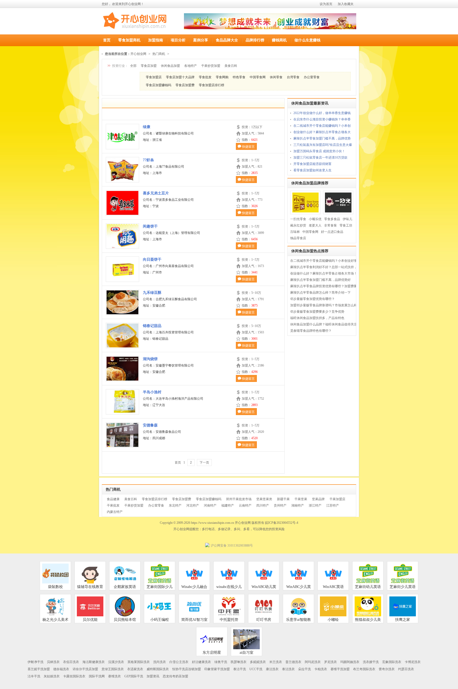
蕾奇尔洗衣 (387, 669)
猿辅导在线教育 (90, 587)
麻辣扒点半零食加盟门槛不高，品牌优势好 (320, 280)
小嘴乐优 (315, 219)
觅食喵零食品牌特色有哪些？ (311, 331)
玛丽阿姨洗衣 (349, 662)
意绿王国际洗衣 (113, 669)
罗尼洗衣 (330, 662)
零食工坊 (346, 225)
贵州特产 (280, 505)
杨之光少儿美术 (55, 620)
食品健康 (113, 499)
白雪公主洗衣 (178, 662)
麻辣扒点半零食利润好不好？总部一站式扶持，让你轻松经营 (333, 267)
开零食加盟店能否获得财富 (312, 164)
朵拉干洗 (304, 669)
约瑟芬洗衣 (406, 669)
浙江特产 (315, 505)
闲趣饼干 (150, 226)
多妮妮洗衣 (258, 662)
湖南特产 (297, 505)
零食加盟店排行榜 (211, 85)
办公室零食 (312, 77)
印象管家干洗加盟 (217, 669)
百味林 (295, 232)
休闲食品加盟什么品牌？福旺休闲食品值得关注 (323, 324)
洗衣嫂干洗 (371, 662)
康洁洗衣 (272, 669)
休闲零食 (276, 77)
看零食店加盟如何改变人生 (312, 170)
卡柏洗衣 (320, 669)
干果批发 (113, 505)
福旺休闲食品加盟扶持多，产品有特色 (317, 318)
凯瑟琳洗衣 (238, 662)
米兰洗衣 (275, 662)
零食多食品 (332, 219)
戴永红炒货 (298, 225)
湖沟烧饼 (150, 359)
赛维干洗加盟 (340, 669)
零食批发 (205, 77)
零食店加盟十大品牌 (180, 77)
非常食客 (330, 225)
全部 (133, 66)
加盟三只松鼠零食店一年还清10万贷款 (320, 157)
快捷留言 (248, 147)
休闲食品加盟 (170, 66)
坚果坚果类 (264, 499)
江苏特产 (332, 505)
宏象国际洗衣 (391, 662)
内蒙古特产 (115, 512)
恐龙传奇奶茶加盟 (175, 676)
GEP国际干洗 (133, 676)
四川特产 (262, 505)
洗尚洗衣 (159, 662)
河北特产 (192, 505)
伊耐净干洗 (35, 662)
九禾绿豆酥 (152, 293)
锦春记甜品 (152, 326)
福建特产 (227, 505)
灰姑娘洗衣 (52, 676)
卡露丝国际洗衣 (74, 676)
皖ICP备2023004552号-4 (281, 523)
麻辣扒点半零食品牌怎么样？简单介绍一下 (320, 292)
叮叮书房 (263, 620)
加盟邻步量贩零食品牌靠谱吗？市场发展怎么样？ (325, 305)
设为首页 (326, 4)
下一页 (204, 462)
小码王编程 (159, 620)
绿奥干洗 (220, 662)
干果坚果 (300, 499)
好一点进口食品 (332, 232)
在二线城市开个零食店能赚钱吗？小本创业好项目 (325, 261)
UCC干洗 (255, 669)
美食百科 (230, 66)
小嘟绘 (333, 620)
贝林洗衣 (53, 662)
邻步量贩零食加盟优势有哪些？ (312, 299)
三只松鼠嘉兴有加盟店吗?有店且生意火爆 (322, 145)
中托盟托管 (229, 620)
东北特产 (175, 505)
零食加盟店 (154, 77)
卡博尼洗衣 (413, 662)
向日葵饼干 (152, 259)
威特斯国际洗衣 (158, 669)
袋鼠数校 (55, 587)
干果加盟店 (337, 499)
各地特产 (190, 66)
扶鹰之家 (402, 620)
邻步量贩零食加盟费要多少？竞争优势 (317, 311)
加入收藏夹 (346, 4)
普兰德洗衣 (293, 662)
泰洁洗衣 (288, 669)
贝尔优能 (90, 620)
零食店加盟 (149, 66)
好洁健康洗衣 (201, 662)
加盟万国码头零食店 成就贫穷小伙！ (319, 151)
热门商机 (158, 54)
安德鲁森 (150, 425)
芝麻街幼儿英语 (368, 587)
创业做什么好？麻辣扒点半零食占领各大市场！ (323, 273)
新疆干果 (283, 499)
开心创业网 (138, 54)
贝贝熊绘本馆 (125, 620)
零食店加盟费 (185, 85)
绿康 (146, 127)
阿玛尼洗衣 (313, 662)
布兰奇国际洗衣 (364, 669)
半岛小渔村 (152, 392)
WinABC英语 (333, 587)
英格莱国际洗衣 (138, 662)
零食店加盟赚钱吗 (158, 85)
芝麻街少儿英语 (403, 587)
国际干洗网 (97, 676)
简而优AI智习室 (194, 620)
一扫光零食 (298, 219)
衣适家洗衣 (135, 669)
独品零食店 (298, 238)
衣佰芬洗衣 (71, 662)
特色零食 (239, 77)
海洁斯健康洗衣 (93, 662)
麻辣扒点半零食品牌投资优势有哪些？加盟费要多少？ (328, 286)
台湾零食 (293, 77)
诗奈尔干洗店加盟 (85, 669)
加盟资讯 (153, 676)
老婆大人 (315, 225)
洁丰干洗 (34, 676)
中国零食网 (258, 77)
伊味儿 (347, 219)
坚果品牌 (318, 499)
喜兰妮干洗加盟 (39, 669)
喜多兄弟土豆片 (156, 193)
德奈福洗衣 (61, 669)
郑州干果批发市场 (239, 499)
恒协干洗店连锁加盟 (186, 669)
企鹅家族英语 (125, 587)
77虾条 (148, 160)
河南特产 (210, 505)
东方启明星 (211, 653)
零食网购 (222, 77)
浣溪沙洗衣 (116, 662)
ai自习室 (246, 653)
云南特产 (245, 505)
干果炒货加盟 (210, 66)
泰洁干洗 (239, 669)
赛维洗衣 (114, 676)
